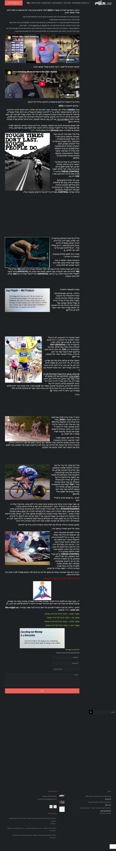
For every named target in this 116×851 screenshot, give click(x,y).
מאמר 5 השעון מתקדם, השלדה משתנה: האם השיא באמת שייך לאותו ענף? (34, 835)
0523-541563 (52, 796)
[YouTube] (51, 806)
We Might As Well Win (72, 649)
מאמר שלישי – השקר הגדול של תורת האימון (62, 621)
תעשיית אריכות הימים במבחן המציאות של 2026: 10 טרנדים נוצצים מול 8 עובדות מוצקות (32, 819)
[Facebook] (55, 806)
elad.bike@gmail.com (49, 799)
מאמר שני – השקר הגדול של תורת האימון (63, 617)
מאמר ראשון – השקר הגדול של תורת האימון (62, 614)
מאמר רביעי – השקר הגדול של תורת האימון (62, 625)
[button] (29, 2)
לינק (32, 130)
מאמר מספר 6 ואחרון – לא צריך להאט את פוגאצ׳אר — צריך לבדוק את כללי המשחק (31, 828)
